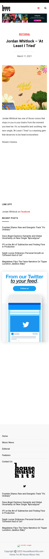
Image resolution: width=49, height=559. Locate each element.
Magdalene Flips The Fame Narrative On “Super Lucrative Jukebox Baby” (24, 263)
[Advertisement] (24, 379)
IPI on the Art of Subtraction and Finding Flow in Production (23, 246)
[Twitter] (24, 486)
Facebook (25, 211)
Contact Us (7, 462)
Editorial (24, 34)
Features (6, 455)
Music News (8, 442)
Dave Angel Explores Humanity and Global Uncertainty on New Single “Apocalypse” (22, 237)
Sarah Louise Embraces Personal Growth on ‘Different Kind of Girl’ (23, 254)
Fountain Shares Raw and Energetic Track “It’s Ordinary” (23, 228)
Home (5, 436)
